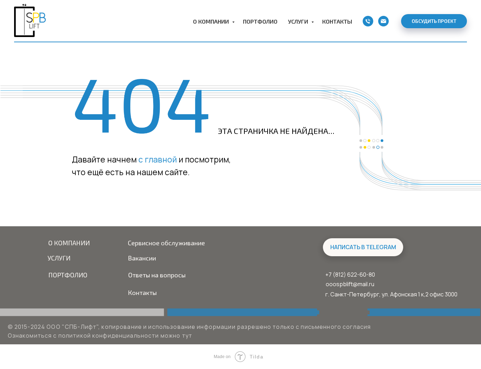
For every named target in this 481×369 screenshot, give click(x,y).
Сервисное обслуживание (166, 243)
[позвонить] (368, 21)
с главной (157, 159)
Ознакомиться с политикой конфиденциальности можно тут (100, 335)
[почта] (383, 21)
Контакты (337, 21)
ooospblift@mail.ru (350, 284)
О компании (211, 21)
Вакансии (142, 258)
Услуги (299, 21)
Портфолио (260, 21)
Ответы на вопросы (157, 275)
